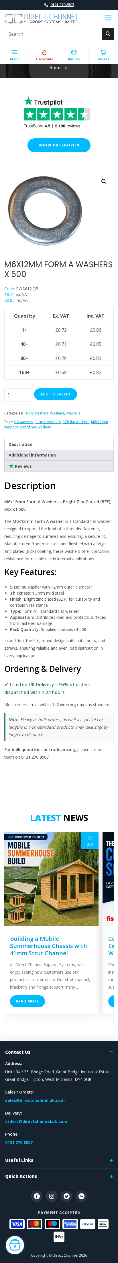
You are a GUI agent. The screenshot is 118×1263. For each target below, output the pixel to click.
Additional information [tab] (32, 455)
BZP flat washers (75, 421)
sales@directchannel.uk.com (35, 1100)
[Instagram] (51, 1196)
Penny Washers (36, 413)
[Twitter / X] (66, 1196)
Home (55, 67)
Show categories (59, 145)
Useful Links (19, 1160)
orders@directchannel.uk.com (36, 1121)
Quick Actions (21, 1176)
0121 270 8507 (62, 4)
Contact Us (17, 1052)
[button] (104, 181)
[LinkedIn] (81, 1196)
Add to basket (55, 394)
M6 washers (23, 421)
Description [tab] (20, 444)
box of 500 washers (35, 427)
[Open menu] (108, 18)
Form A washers (48, 421)
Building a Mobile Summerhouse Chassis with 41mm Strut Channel (48, 946)
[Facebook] (36, 1196)
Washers (57, 413)
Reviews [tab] (23, 466)
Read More (27, 1001)
